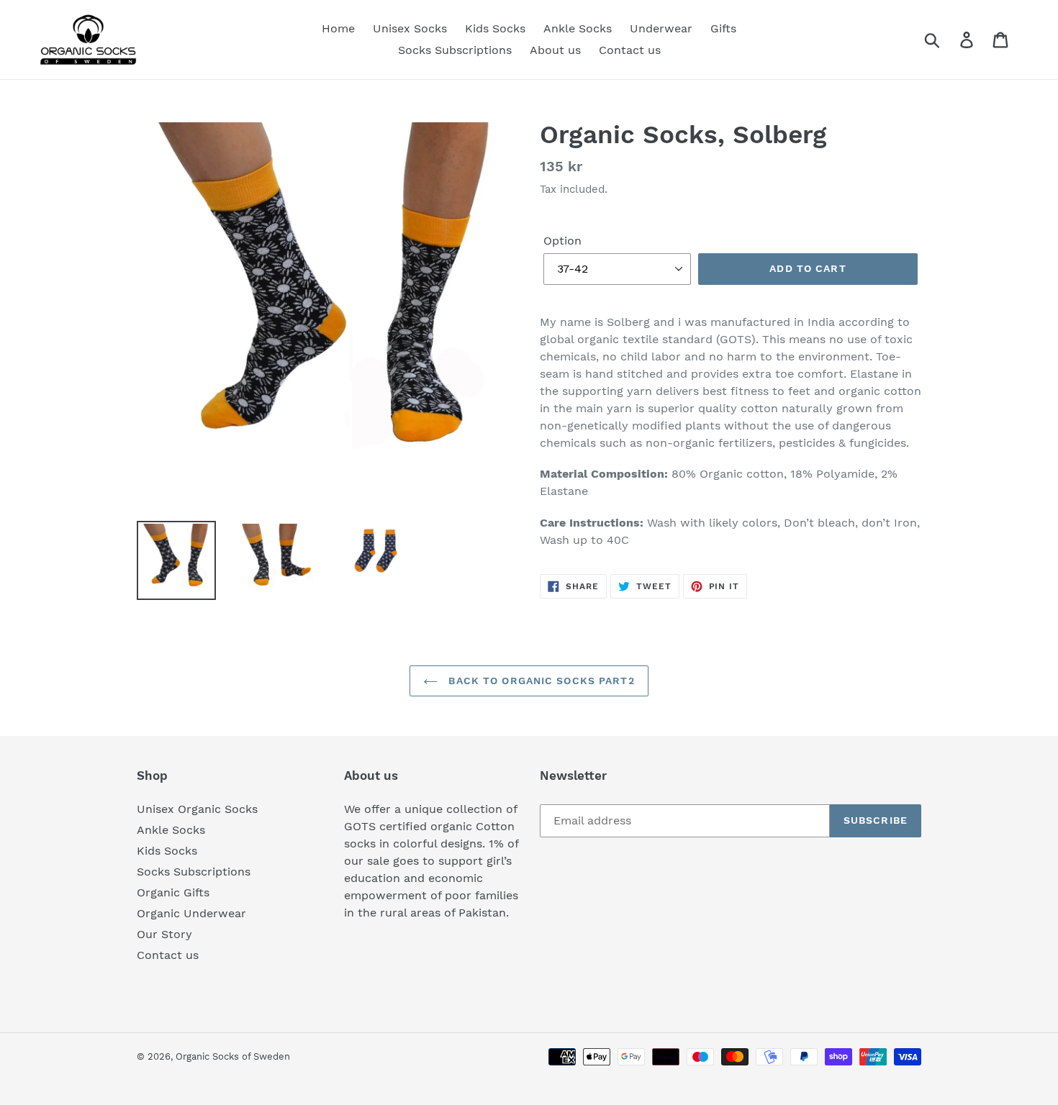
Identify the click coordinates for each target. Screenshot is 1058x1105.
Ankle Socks (171, 830)
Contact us (168, 955)
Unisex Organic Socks (197, 809)
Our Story (164, 934)
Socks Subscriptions (193, 871)
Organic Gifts (173, 892)
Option (562, 240)
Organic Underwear (191, 913)
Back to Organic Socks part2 (539, 680)
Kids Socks (167, 851)
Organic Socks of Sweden (233, 1056)
